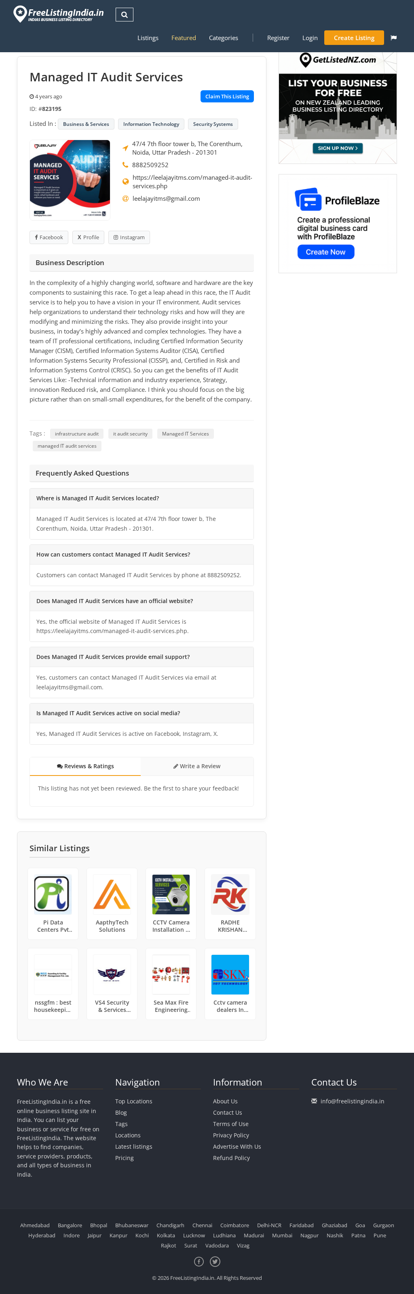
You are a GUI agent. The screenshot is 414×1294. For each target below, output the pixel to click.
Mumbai (282, 1235)
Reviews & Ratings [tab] (88, 766)
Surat (190, 1245)
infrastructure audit (77, 433)
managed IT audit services (67, 445)
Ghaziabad (334, 1225)
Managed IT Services (185, 433)
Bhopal (98, 1225)
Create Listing (354, 38)
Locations (128, 1135)
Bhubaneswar (131, 1225)
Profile (91, 237)
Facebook (51, 237)
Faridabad (301, 1225)
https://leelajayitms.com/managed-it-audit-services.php (192, 181)
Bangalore (70, 1225)
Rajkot (168, 1245)
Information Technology (151, 124)
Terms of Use (231, 1124)
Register (278, 38)
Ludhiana (224, 1235)
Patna (358, 1235)
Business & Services (86, 124)
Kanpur (118, 1235)
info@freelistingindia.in (352, 1101)
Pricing (124, 1158)
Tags (121, 1124)
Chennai (202, 1225)
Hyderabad (41, 1235)
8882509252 (150, 165)
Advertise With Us (237, 1146)
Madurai (254, 1235)
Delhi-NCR (269, 1225)
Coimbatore (234, 1225)
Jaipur (94, 1235)
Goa (360, 1225)
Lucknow (194, 1235)
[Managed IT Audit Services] (70, 179)
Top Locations (133, 1101)
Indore (71, 1235)
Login (310, 38)
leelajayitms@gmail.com (166, 198)
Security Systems (213, 124)
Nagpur (309, 1235)
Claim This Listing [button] (227, 96)
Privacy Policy (231, 1135)
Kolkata (166, 1235)
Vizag (243, 1245)
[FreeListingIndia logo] (59, 13)
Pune (380, 1235)
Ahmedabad (35, 1225)
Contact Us (227, 1112)
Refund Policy (231, 1158)
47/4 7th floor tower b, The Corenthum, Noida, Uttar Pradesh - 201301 (187, 148)
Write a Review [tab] (199, 766)
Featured (183, 38)
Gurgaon (383, 1225)
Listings (147, 38)
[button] (393, 37)
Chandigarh (170, 1225)
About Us (225, 1101)
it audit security (130, 433)
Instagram (132, 237)
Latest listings (133, 1146)
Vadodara (217, 1245)
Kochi (142, 1235)
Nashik (335, 1235)
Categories (223, 38)
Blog (121, 1112)
